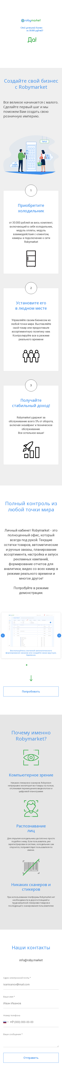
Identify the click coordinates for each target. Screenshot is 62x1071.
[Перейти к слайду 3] (32, 665)
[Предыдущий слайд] (3, 636)
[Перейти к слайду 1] (26, 665)
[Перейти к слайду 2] (29, 665)
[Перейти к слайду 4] (35, 665)
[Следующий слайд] (59, 636)
